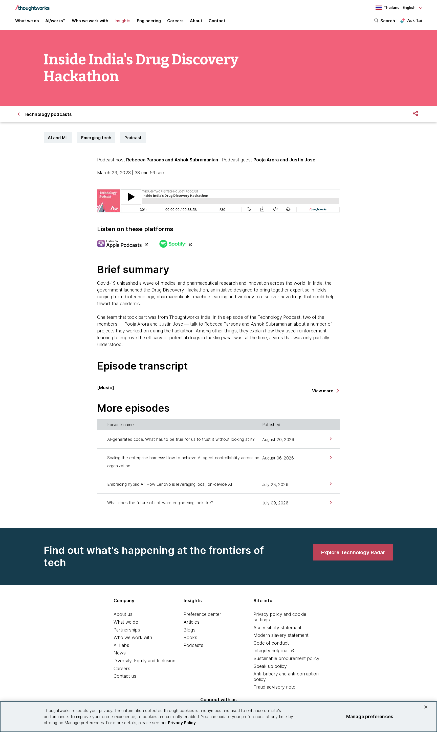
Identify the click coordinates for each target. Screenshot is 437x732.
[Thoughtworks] (32, 5)
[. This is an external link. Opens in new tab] (122, 244)
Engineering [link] (149, 20)
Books (190, 637)
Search (387, 20)
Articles (192, 622)
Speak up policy (270, 666)
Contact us (125, 676)
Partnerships (127, 629)
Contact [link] (217, 20)
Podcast (133, 137)
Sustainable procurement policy (286, 658)
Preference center (202, 614)
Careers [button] (175, 20)
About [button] (196, 20)
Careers (122, 668)
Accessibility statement (277, 627)
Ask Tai (414, 20)
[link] (330, 439)
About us (123, 614)
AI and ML (58, 137)
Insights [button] (122, 20)
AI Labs (121, 645)
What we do (126, 622)
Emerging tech (96, 137)
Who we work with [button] (90, 20)
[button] (325, 390)
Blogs (189, 629)
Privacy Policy (182, 722)
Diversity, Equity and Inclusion (144, 660)
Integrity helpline (270, 650)
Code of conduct (271, 643)
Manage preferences (369, 716)
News (120, 652)
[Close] (425, 707)
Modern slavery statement (281, 635)
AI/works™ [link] (55, 20)
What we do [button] (27, 20)
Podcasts (193, 645)
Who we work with (133, 637)
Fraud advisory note (274, 687)
